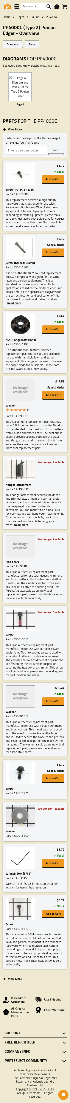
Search (56, 150)
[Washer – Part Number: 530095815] (20, 390)
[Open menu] (16, 6)
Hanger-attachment (18, 484)
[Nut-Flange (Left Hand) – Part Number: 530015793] (20, 324)
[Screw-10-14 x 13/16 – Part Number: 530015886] (20, 174)
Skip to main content (35, 42)
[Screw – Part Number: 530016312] (20, 909)
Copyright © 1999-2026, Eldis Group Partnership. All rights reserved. (35, 1092)
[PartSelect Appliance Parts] (7, 6)
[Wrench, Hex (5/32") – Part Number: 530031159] (20, 858)
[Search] (48, 6)
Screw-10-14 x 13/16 (20, 189)
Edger (20, 17)
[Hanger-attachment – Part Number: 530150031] (20, 469)
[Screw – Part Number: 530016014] (20, 619)
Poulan (35, 17)
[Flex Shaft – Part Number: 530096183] (20, 546)
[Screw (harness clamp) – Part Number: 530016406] (20, 247)
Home (6, 17)
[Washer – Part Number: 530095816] (20, 696)
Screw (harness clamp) (20, 263)
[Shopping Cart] (64, 7)
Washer (11, 405)
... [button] (13, 303)
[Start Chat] (63, 1095)
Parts (32, 44)
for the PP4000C (30, 121)
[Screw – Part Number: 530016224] (20, 773)
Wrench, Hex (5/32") (19, 873)
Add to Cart (53, 179)
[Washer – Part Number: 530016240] (20, 816)
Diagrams (13, 44)
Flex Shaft (12, 561)
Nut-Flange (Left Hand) (21, 339)
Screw (9, 634)
